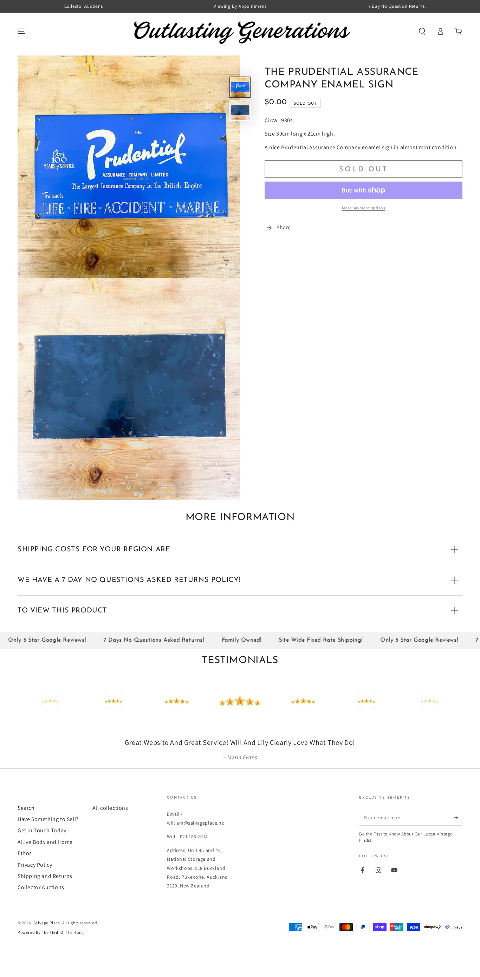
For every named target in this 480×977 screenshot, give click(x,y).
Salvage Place (46, 942)
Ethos (25, 873)
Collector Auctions (41, 907)
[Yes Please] (458, 837)
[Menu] (21, 31)
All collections (110, 827)
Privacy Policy (35, 884)
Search (26, 827)
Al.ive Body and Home (45, 861)
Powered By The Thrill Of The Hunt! (51, 952)
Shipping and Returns (45, 895)
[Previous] (25, 701)
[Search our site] (422, 31)
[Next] (455, 701)
